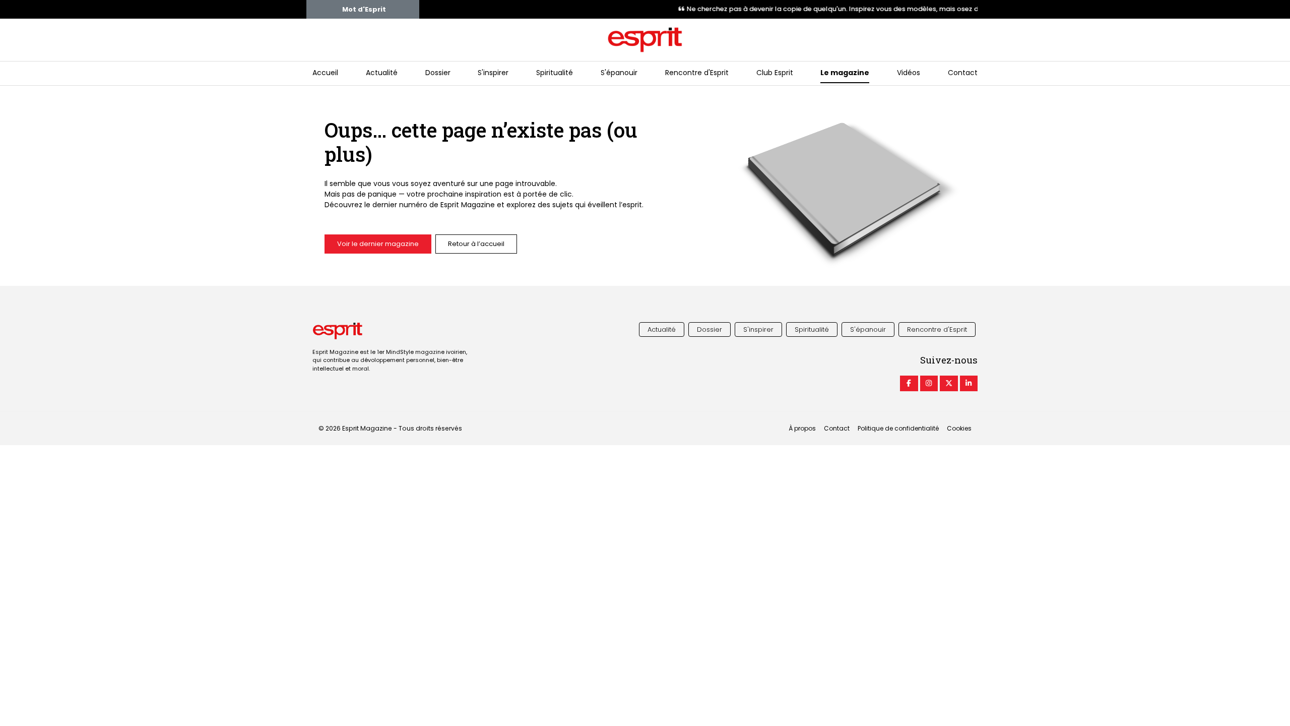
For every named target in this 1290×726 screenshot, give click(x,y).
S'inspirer (493, 73)
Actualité (382, 73)
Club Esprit (774, 73)
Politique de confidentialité (898, 428)
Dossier (437, 73)
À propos (802, 428)
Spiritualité (554, 73)
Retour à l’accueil (476, 244)
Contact (963, 73)
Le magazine (844, 73)
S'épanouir (619, 73)
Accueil (325, 73)
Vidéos (908, 73)
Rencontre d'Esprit (697, 73)
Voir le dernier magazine (378, 244)
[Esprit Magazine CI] (909, 383)
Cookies (959, 428)
